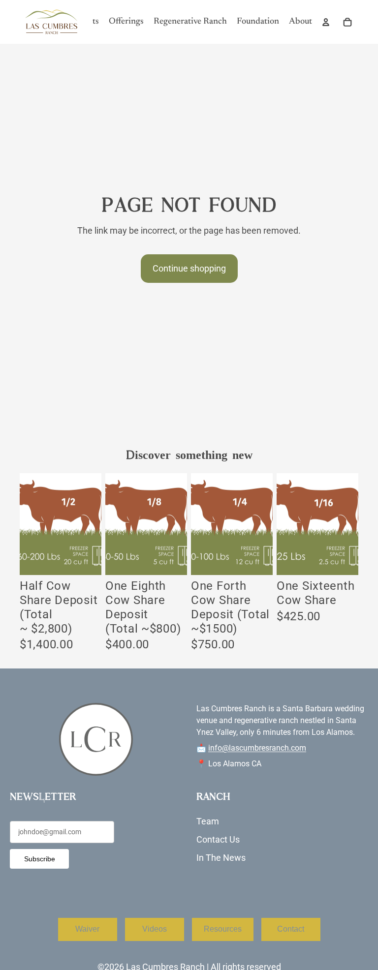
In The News (221, 857)
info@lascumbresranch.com (257, 748)
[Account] (326, 22)
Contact (290, 929)
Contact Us (218, 839)
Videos (154, 929)
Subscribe (39, 859)
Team (207, 821)
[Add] (86, 560)
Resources (223, 929)
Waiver (87, 929)
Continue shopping (189, 268)
